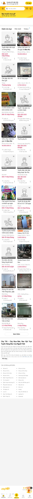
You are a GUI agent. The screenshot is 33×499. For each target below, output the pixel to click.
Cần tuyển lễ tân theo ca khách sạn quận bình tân (8, 202)
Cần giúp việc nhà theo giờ (7, 79)
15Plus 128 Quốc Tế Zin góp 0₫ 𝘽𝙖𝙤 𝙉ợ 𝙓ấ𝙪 (24, 49)
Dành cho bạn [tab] (7, 29)
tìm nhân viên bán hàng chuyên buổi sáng (7, 261)
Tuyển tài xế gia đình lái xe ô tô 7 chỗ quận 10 (24, 202)
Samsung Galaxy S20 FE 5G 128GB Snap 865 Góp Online (24, 232)
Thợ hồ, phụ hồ (22, 139)
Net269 (4, 170)
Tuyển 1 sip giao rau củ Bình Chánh (24, 109)
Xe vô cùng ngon (23, 78)
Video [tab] (26, 29)
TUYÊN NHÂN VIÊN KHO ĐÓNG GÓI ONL (8, 109)
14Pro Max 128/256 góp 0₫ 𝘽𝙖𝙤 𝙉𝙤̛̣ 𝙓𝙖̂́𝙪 (8, 140)
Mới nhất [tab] (18, 29)
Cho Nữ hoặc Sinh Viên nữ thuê (7, 320)
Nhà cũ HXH (21, 290)
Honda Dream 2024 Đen (24, 261)
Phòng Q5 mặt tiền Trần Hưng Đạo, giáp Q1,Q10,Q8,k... (8, 291)
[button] (1, 3)
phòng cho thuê (22, 319)
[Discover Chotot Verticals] (3, 8)
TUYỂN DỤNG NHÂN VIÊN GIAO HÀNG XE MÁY (8, 232)
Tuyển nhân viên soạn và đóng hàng (8, 48)
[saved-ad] (27, 8)
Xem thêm (16, 334)
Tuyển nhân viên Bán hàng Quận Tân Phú (24, 171)
